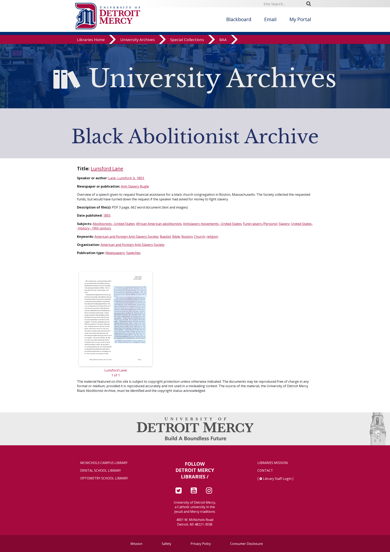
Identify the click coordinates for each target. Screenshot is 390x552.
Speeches (133, 253)
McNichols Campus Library (104, 463)
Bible (176, 236)
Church (199, 236)
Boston (187, 236)
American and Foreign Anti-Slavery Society (126, 236)
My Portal (300, 19)
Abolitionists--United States (114, 224)
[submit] (310, 4)
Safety (166, 543)
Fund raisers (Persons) (260, 224)
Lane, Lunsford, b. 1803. (126, 178)
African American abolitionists (159, 224)
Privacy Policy (201, 543)
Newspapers (115, 253)
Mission (136, 543)
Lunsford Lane (107, 168)
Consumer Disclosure (246, 543)
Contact (265, 471)
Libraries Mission (272, 463)
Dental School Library (100, 471)
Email (270, 19)
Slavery (284, 224)
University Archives (137, 39)
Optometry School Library (104, 478)
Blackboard (238, 19)
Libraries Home (91, 39)
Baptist (165, 236)
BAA (223, 39)
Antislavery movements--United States (212, 224)
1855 (106, 215)
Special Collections (187, 39)
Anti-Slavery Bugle (135, 186)
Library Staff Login (277, 478)
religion (212, 236)
